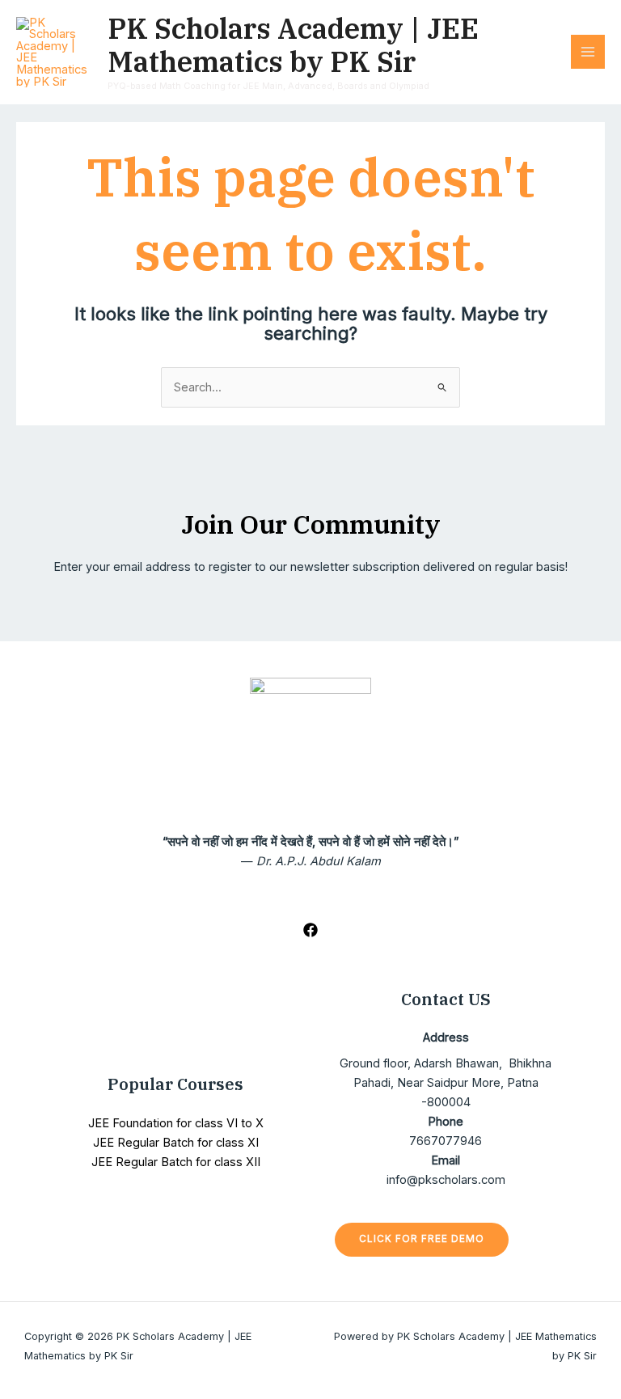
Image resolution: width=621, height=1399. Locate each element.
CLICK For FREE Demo (421, 1239)
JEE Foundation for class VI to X (176, 1123)
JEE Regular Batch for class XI (176, 1142)
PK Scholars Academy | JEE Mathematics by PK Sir (293, 45)
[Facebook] (310, 930)
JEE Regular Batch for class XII (175, 1162)
